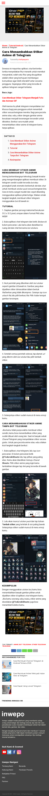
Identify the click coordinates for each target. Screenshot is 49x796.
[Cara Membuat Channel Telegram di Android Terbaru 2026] (6, 664)
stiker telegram (39, 644)
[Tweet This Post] (19, 650)
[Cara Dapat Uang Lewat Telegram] (6, 689)
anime (16, 644)
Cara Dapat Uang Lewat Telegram (27, 686)
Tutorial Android (16, 46)
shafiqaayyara (23, 60)
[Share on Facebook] (13, 650)
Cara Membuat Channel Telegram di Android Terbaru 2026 (28, 662)
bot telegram (25, 644)
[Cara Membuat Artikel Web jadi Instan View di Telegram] (6, 677)
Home (4, 46)
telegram (6, 646)
